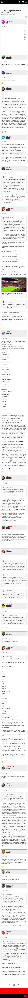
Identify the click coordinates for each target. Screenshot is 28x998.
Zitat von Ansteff (9, 590)
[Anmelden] (22, 2)
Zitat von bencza (9, 487)
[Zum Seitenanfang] (25, 996)
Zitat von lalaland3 (9, 794)
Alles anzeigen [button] (14, 495)
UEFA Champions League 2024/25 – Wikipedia (13, 294)
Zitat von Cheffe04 (9, 656)
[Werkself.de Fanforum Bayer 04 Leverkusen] (2, 1)
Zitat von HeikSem (9, 177)
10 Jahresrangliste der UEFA (18, 117)
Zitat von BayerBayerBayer (11, 561)
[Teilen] (26, 17)
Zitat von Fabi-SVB (9, 302)
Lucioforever (15, 925)
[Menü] (26, 1)
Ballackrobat (15, 324)
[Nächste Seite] (20, 985)
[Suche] (19, 1)
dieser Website (18, 123)
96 (18, 984)
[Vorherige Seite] (7, 985)
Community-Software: (14, 996)
